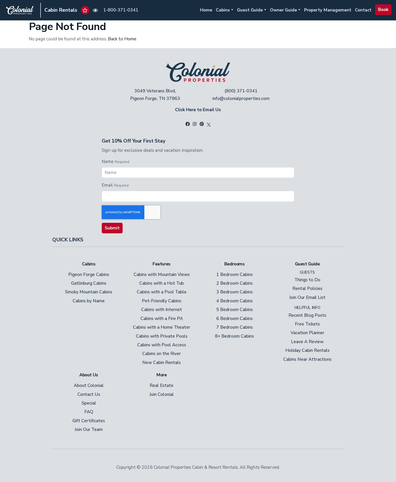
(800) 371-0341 (241, 91)
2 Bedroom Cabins (234, 283)
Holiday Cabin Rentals (307, 350)
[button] (85, 10)
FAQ (88, 412)
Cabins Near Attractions (307, 359)
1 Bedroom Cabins (234, 275)
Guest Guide (250, 10)
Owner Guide (283, 10)
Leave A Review (307, 342)
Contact (363, 10)
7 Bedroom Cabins (234, 327)
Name (107, 162)
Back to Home (122, 39)
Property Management (327, 10)
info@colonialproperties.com (241, 99)
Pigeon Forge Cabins (88, 275)
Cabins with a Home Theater (161, 327)
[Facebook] (187, 124)
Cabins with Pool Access (161, 345)
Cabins (223, 10)
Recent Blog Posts (307, 315)
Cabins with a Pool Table (162, 292)
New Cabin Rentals (161, 363)
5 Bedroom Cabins (234, 310)
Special (89, 403)
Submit (112, 228)
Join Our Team (89, 429)
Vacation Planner (307, 333)
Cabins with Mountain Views (162, 275)
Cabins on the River (161, 354)
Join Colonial (161, 394)
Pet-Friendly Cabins (161, 301)
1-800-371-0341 (120, 10)
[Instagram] (195, 124)
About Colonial (89, 385)
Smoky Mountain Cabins (88, 292)
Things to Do (307, 280)
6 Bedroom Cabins (234, 319)
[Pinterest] (202, 124)
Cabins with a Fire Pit (161, 319)
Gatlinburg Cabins (88, 283)
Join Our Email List (307, 297)
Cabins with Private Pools (161, 336)
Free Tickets (307, 324)
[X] (209, 124)
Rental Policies (307, 289)
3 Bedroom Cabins (234, 292)
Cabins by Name (89, 301)
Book (383, 10)
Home (206, 10)
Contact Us (88, 394)
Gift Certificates (88, 421)
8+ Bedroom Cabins (234, 336)
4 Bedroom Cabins (234, 301)
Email (107, 185)
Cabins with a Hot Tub (161, 283)
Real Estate (161, 385)
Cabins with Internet (161, 310)
